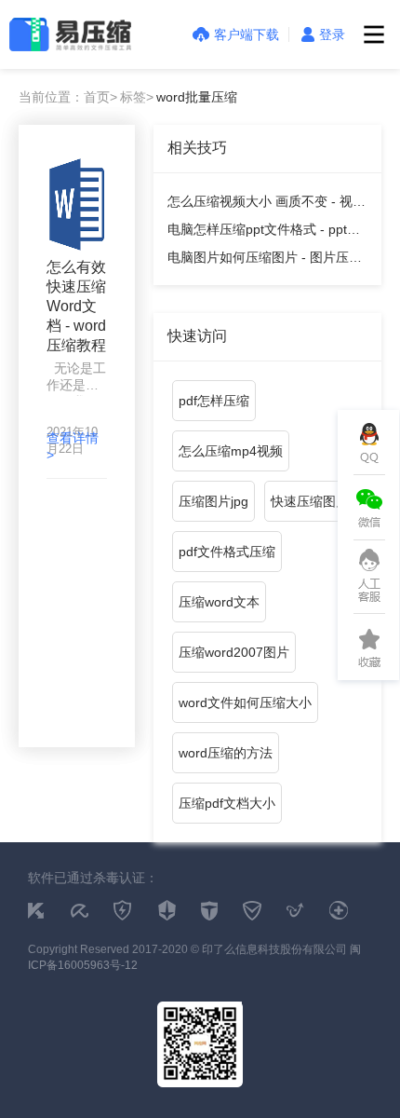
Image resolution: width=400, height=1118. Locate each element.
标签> (136, 96)
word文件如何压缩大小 (245, 702)
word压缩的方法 (226, 752)
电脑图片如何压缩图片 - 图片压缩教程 (264, 260)
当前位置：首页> (68, 96)
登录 (332, 34)
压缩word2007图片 (234, 652)
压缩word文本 (219, 601)
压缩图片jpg (213, 501)
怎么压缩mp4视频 (231, 450)
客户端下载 (246, 34)
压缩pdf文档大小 (227, 803)
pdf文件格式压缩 (227, 551)
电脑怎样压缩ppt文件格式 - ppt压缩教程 (263, 232)
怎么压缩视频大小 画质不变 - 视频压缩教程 (266, 204)
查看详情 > (73, 446)
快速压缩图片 (310, 501)
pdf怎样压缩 (214, 400)
